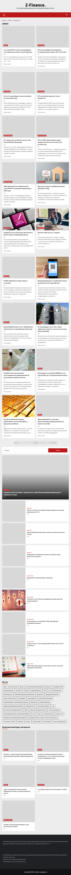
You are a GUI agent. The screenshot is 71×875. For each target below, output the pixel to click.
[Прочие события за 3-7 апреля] (52, 219)
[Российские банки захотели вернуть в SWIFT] (52, 776)
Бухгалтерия (41, 181)
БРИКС (5, 686)
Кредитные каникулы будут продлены (40, 578)
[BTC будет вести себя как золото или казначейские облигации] (18, 127)
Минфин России (30, 706)
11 (38, 443)
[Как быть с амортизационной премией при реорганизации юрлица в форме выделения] (18, 741)
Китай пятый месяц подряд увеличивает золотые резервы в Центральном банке (15, 421)
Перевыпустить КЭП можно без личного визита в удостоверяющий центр (18, 234)
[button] (4, 14)
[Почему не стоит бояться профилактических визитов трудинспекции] (14, 600)
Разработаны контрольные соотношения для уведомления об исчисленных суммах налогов (16, 375)
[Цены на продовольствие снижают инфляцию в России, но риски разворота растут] (18, 776)
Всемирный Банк (8, 690)
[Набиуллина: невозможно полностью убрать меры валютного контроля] (14, 555)
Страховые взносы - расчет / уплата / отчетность (42, 717)
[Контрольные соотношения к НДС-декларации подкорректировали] (14, 622)
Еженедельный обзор (52, 694)
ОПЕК (39, 714)
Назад (16, 443)
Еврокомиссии (57, 690)
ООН (33, 714)
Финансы (6, 276)
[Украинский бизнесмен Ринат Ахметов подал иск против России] (14, 533)
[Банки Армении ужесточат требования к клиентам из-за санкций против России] (18, 313)
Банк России (13, 686)
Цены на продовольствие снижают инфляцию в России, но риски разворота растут (17, 791)
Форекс (28, 721)
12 (41, 443)
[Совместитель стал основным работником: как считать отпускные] (14, 644)
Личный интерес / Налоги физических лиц (15, 702)
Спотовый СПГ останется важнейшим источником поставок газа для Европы (18, 51)
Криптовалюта (8, 135)
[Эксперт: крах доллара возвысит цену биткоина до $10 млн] (18, 811)
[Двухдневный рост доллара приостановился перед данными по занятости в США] (52, 406)
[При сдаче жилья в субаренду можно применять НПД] (52, 173)
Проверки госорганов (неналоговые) (14, 717)
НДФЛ (26, 710)
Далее (54, 443)
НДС (53, 706)
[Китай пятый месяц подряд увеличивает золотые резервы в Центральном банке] (18, 406)
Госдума (26, 690)
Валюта (48, 686)
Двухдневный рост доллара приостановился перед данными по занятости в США (51, 421)
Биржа (5, 45)
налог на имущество (60, 721)
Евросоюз (40, 694)
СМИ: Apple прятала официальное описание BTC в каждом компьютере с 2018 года (18, 188)
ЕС (49, 690)
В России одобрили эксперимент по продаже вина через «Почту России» (52, 51)
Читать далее (7, 64)
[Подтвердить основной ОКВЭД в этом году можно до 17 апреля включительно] (52, 360)
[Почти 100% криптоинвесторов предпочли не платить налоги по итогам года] (52, 127)
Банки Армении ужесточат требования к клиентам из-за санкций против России (18, 328)
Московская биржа (43, 706)
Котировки (21, 698)
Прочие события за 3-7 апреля (49, 233)
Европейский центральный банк (24, 694)
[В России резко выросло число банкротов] (52, 83)
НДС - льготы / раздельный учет (12, 710)
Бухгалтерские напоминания (34, 686)
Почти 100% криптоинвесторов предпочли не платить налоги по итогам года (50, 142)
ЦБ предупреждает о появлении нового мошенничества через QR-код (52, 282)
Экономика (41, 45)
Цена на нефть (37, 721)
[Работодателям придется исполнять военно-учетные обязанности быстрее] (14, 666)
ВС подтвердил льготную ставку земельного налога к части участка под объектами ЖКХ (52, 329)
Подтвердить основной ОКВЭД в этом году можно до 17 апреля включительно (52, 374)
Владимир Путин (58, 686)
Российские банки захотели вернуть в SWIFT (52, 789)
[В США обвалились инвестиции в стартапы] (18, 267)
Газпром (18, 690)
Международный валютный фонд (13, 706)
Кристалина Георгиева (45, 698)
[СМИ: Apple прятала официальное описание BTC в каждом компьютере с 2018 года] (18, 173)
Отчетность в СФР (48, 714)
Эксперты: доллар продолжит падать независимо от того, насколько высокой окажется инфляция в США (51, 756)
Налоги (40, 322)
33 (50, 443)
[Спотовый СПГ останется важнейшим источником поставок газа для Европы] (18, 37)
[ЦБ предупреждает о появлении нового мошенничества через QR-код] (52, 267)
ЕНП (45, 690)
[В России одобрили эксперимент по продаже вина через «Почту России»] (52, 37)
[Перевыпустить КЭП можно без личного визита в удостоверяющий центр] (18, 219)
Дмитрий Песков (36, 690)
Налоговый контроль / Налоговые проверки (16, 714)
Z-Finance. (35, 5)
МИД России (34, 702)
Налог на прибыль (54, 710)
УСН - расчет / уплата (9, 721)
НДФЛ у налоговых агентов (38, 710)
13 (44, 443)
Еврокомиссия (7, 694)
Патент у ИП (59, 714)
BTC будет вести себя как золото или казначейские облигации (17, 141)
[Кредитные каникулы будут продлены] (14, 577)
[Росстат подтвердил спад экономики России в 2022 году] (18, 83)
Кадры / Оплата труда (9, 698)
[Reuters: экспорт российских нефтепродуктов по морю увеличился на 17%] (14, 511)
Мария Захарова (45, 702)
